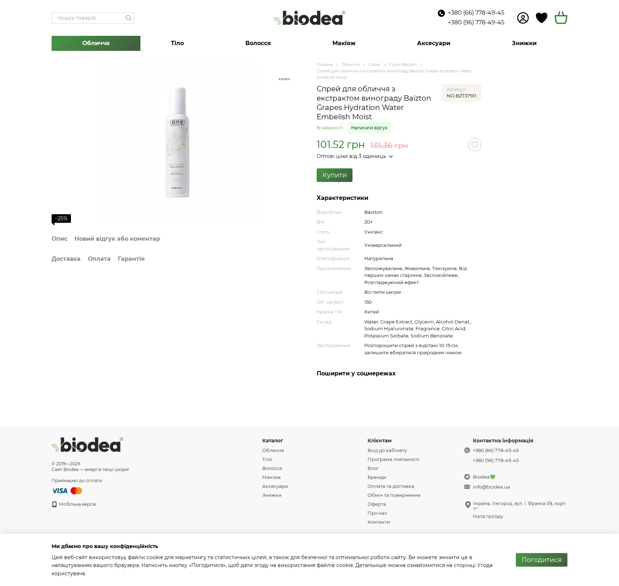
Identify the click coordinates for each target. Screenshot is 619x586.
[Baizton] (284, 79)
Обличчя (96, 43)
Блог (373, 468)
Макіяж (344, 43)
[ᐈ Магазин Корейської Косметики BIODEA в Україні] (87, 444)
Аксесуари (433, 43)
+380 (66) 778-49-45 (476, 12)
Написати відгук (369, 127)
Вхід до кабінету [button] (387, 450)
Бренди (377, 477)
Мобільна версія (77, 504)
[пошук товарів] (128, 18)
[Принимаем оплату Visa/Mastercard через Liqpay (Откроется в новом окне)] (67, 490)
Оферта (377, 504)
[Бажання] (541, 18)
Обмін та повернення (394, 495)
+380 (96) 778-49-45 (476, 22)
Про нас (377, 513)
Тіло (177, 43)
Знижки (524, 43)
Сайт (57, 469)
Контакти (379, 522)
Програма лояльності (393, 459)
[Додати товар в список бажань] (474, 144)
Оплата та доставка (391, 486)
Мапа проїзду (488, 516)
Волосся (258, 43)
